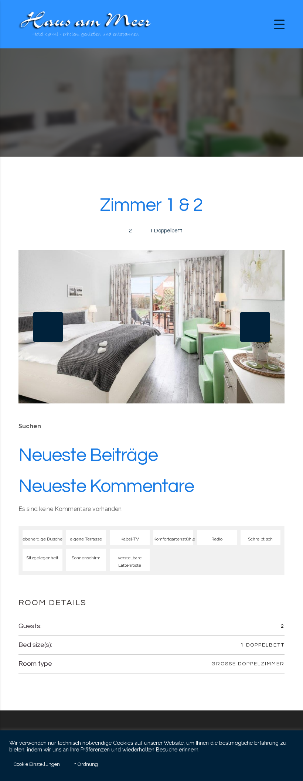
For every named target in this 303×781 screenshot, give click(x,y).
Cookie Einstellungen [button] (37, 764)
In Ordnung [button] (85, 764)
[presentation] (48, 327)
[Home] (85, 23)
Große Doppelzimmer (248, 663)
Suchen (29, 426)
